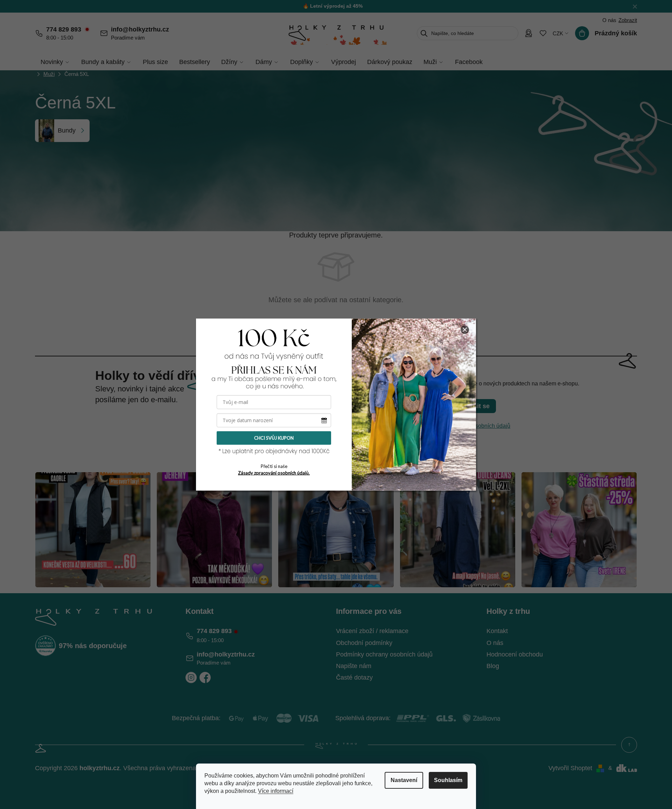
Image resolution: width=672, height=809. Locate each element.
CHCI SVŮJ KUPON (274, 438)
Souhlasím (448, 780)
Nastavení (404, 780)
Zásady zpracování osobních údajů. (274, 473)
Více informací (275, 791)
